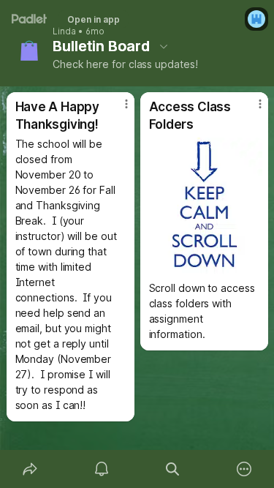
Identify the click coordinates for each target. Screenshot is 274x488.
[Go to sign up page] (256, 19)
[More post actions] (116, 109)
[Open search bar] (173, 469)
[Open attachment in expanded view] (204, 206)
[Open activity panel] (102, 469)
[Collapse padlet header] (163, 46)
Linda (64, 31)
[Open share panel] (30, 469)
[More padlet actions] (244, 469)
